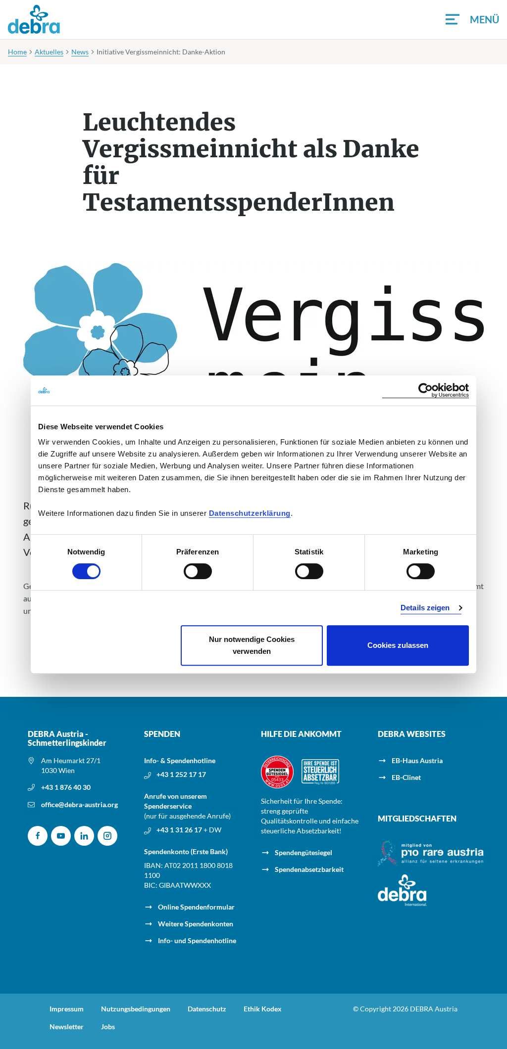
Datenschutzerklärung (250, 513)
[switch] (198, 571)
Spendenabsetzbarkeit (309, 869)
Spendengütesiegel (303, 852)
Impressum (67, 1009)
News (80, 51)
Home (17, 51)
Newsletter (67, 1027)
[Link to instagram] (107, 836)
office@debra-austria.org (79, 804)
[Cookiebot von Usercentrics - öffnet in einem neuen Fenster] (425, 390)
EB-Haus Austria (417, 760)
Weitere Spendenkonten (195, 923)
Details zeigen (425, 607)
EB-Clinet (406, 777)
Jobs (108, 1027)
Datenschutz (207, 1009)
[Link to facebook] (38, 836)
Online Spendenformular (196, 907)
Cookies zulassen (397, 645)
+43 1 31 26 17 (179, 829)
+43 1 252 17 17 (181, 774)
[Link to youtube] (61, 836)
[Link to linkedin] (84, 836)
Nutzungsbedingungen (135, 1009)
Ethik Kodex (263, 1009)
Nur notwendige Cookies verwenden (252, 645)
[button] (472, 19)
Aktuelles (49, 51)
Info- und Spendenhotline (197, 940)
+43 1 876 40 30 (66, 787)
